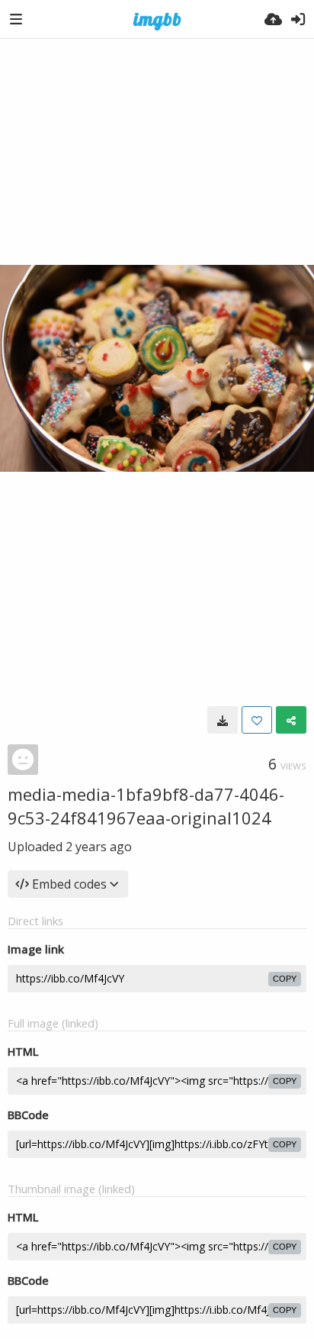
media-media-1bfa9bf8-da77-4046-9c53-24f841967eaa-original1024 (146, 805)
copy (284, 978)
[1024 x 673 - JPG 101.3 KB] (222, 720)
